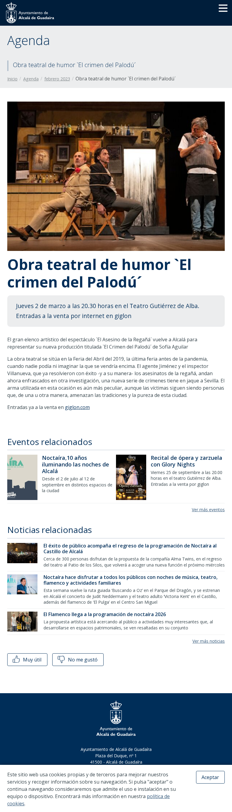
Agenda (31, 79)
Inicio (12, 79)
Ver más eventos (208, 509)
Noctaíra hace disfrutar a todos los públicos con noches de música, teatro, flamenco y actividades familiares (131, 580)
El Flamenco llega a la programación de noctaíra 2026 (105, 614)
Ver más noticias (208, 641)
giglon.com (77, 407)
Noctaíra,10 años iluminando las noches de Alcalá (75, 464)
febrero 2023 (57, 79)
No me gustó (82, 659)
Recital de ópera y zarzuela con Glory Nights (186, 461)
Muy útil (31, 659)
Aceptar (210, 777)
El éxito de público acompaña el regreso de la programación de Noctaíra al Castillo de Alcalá (130, 548)
